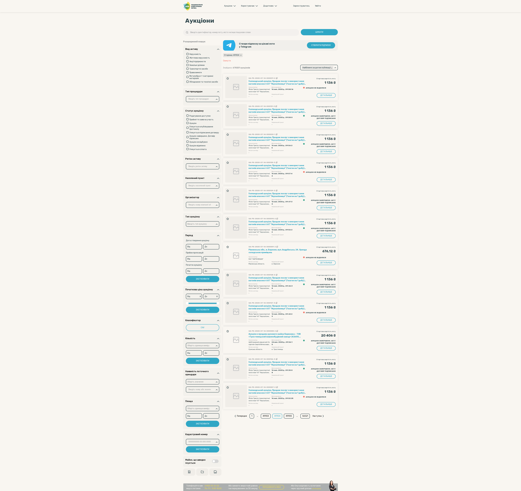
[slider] (187, 303)
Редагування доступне (200, 116)
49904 (277, 416)
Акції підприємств (197, 61)
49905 (289, 416)
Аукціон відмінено (197, 146)
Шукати (319, 32)
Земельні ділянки (197, 65)
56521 (305, 416)
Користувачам (247, 6)
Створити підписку (321, 45)
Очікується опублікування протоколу (201, 128)
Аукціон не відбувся (198, 142)
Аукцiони (228, 6)
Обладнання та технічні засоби (203, 82)
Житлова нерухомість (199, 58)
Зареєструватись (301, 6)
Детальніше (326, 95)
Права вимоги (195, 72)
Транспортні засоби (198, 69)
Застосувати (202, 279)
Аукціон (192, 123)
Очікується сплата (198, 149)
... (257, 416)
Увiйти (318, 6)
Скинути (227, 61)
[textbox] (197, 224)
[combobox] (202, 99)
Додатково (268, 6)
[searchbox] (201, 99)
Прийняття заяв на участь (201, 119)
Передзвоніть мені (272, 487)
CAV (202, 327)
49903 (266, 416)
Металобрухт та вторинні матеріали (201, 77)
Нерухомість (195, 54)
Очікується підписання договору (204, 133)
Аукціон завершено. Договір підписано (202, 137)
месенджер (316, 489)
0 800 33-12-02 (212, 486)
